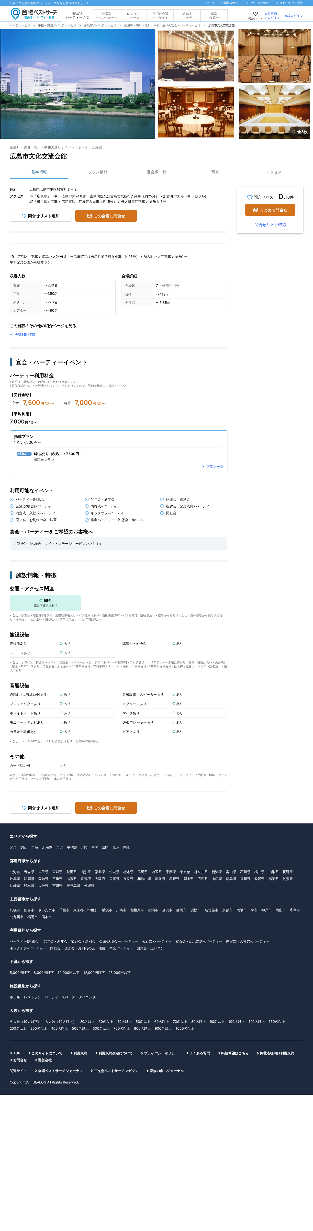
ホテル (15, 997)
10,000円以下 (68, 972)
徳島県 (231, 879)
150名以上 (277, 1021)
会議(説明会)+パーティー (118, 941)
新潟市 (153, 910)
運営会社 (45, 1060)
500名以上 (80, 1028)
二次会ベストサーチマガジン (116, 1071)
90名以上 (217, 1021)
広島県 (203, 879)
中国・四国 (100, 847)
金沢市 (167, 910)
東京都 (185, 872)
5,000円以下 (20, 972)
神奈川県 (201, 872)
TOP (16, 1053)
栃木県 (128, 872)
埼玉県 (157, 872)
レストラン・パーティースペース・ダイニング (60, 997)
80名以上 (198, 1021)
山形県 (86, 872)
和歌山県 (144, 879)
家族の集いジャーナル (167, 1071)
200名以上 (18, 1028)
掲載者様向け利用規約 (277, 1053)
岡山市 (281, 910)
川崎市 (121, 910)
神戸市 (266, 910)
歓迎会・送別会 (83, 941)
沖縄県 (89, 885)
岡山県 (188, 879)
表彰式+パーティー (157, 941)
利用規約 (80, 1053)
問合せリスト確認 (270, 224)
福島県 (100, 872)
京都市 (227, 910)
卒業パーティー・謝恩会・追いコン (136, 948)
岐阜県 (15, 879)
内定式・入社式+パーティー (247, 941)
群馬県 (142, 872)
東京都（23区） (85, 910)
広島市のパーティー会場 (100, 25)
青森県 (29, 872)
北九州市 (16, 917)
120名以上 (257, 1021)
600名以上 (101, 1028)
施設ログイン (293, 16)
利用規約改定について (116, 1053)
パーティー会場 (20, 25)
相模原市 (137, 910)
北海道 (47, 847)
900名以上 (163, 1028)
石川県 (245, 872)
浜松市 (195, 910)
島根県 (174, 879)
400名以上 (59, 1028)
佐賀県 (288, 879)
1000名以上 (185, 1028)
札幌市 (15, 910)
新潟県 (217, 872)
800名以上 (142, 1028)
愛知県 (43, 879)
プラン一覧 (214, 466)
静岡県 (29, 879)
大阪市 (241, 910)
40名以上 (124, 1021)
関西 (24, 847)
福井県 (259, 872)
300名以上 (38, 1028)
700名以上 (121, 1028)
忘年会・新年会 (55, 941)
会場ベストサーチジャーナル (60, 1071)
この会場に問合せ (109, 215)
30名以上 (106, 1021)
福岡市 (32, 917)
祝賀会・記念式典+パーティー (199, 941)
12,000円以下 (94, 972)
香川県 (245, 879)
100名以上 (236, 1021)
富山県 (231, 872)
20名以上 (87, 1021)
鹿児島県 (73, 885)
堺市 (254, 910)
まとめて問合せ (273, 209)
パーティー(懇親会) (25, 941)
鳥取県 (160, 879)
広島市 (295, 910)
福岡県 (273, 879)
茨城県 (114, 872)
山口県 (217, 879)
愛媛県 (259, 879)
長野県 (288, 872)
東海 (34, 847)
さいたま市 (46, 910)
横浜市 (107, 910)
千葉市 (64, 910)
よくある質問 (200, 1053)
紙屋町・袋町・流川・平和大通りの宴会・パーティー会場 (162, 25)
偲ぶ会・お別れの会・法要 (84, 948)
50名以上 (143, 1021)
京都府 (86, 879)
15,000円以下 (120, 972)
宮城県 (57, 872)
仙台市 (29, 910)
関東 (13, 847)
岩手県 (43, 872)
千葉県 (171, 872)
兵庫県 (114, 879)
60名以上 (161, 1021)
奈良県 (128, 879)
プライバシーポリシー (161, 1053)
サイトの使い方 (261, 3)
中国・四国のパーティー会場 (57, 25)
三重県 (57, 879)
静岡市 (181, 910)
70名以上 (180, 1021)
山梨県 (273, 872)
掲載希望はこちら (235, 1053)
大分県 (43, 885)
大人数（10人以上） (60, 1021)
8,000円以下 (44, 972)
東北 (59, 847)
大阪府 (100, 879)
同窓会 (55, 948)
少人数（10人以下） (25, 1021)
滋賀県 (72, 879)
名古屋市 (211, 910)
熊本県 (29, 885)
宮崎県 (57, 885)
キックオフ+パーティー (28, 948)
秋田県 (72, 872)
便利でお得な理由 (291, 3)
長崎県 (15, 885)
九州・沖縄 (121, 847)
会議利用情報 (25, 334)
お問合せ (20, 1060)
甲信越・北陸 (77, 847)
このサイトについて (47, 1053)
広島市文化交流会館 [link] (221, 25)
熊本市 (47, 917)
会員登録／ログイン (272, 16)
